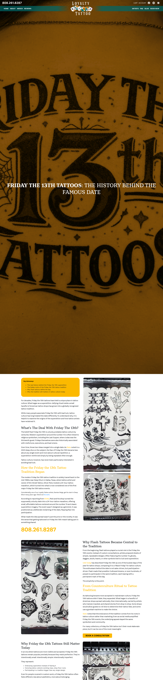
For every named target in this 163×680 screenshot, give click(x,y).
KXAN (46, 499)
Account (142, 3)
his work (47, 495)
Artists (135, 9)
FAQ (141, 9)
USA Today (87, 563)
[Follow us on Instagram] (153, 3)
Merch (20, 9)
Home (6, 9)
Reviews (27, 9)
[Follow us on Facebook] (149, 3)
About (13, 9)
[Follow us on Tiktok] (158, 3)
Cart (136, 3)
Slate (69, 447)
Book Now (154, 9)
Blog (147, 9)
